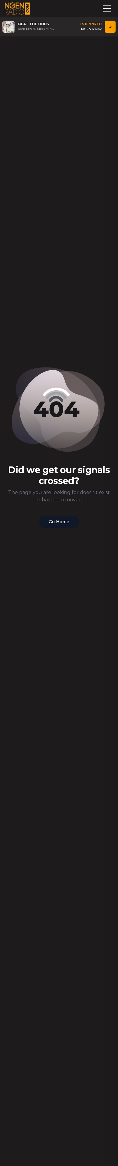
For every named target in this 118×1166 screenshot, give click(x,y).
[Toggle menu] (107, 8)
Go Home (59, 521)
